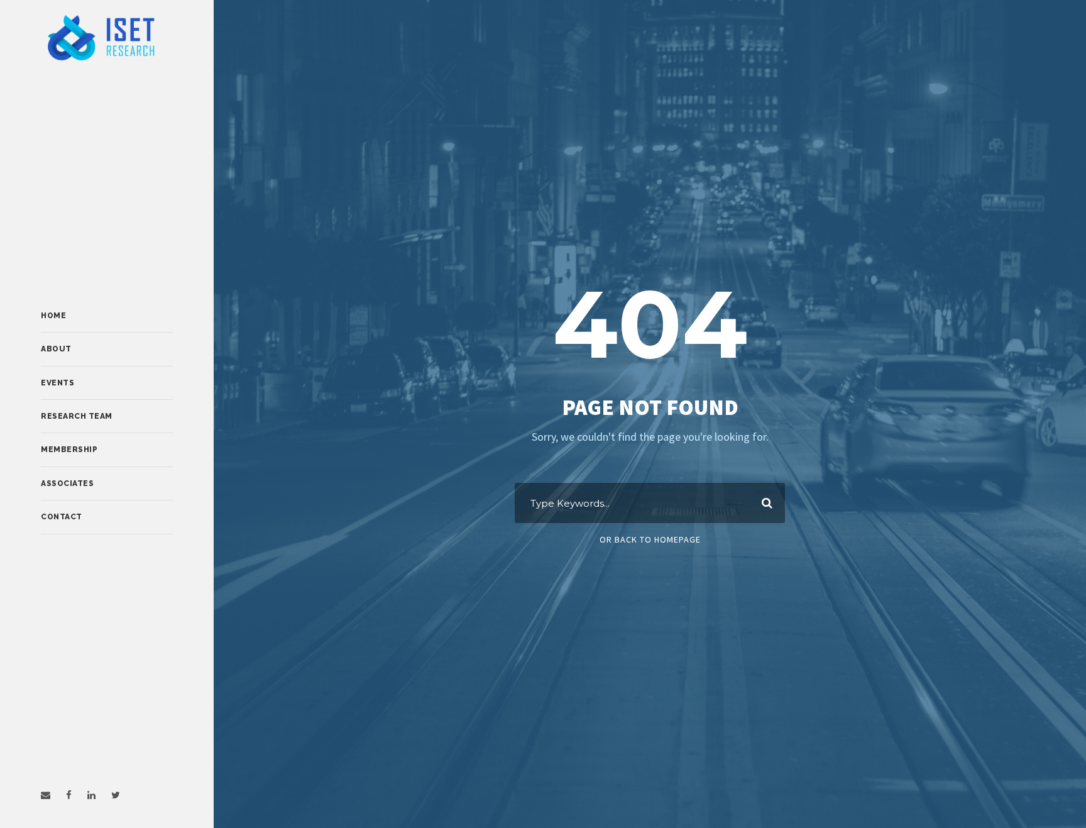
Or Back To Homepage (650, 539)
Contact (61, 516)
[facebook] (69, 795)
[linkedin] (91, 795)
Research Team (76, 416)
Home (53, 315)
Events (57, 382)
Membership (69, 449)
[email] (45, 795)
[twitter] (115, 795)
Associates (67, 483)
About (56, 349)
